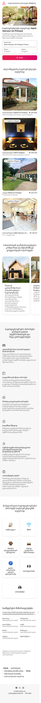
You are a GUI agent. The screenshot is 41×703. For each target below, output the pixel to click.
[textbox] (11, 51)
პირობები (28, 693)
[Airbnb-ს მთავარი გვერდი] (3, 3)
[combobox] (20, 44)
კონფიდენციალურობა (15, 693)
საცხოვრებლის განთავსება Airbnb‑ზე (22, 3)
